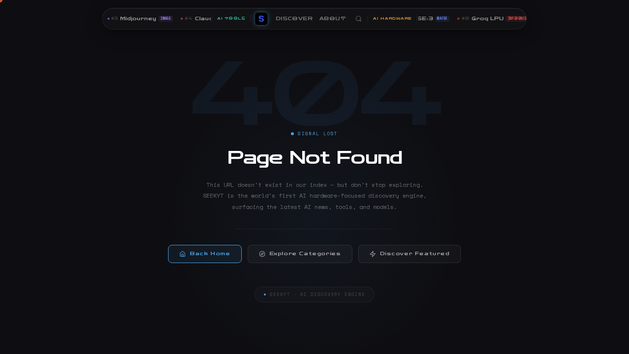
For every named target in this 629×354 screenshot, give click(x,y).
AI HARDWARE (392, 18)
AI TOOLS (231, 18)
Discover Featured (415, 254)
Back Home (210, 254)
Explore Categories (305, 254)
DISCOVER (294, 19)
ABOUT (332, 19)
